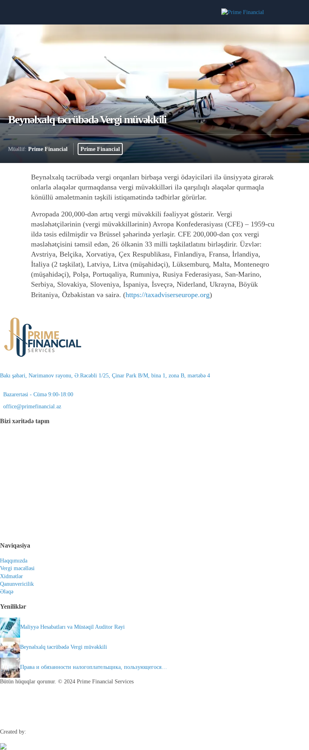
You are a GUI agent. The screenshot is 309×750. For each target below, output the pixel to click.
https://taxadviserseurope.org (168, 295)
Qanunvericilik (17, 584)
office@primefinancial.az (30, 407)
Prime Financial (48, 149)
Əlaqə (6, 592)
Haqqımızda (13, 561)
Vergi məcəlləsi (17, 568)
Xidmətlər (11, 576)
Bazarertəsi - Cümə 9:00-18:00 (36, 394)
